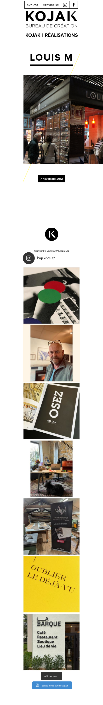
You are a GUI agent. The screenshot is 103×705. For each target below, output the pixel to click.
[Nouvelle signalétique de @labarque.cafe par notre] (51, 642)
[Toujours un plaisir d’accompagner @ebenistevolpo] (51, 526)
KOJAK (32, 35)
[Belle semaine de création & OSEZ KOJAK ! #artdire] (51, 411)
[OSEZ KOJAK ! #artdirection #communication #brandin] (51, 469)
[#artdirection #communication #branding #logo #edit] (51, 295)
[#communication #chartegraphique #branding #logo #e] (51, 353)
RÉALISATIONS (61, 35)
